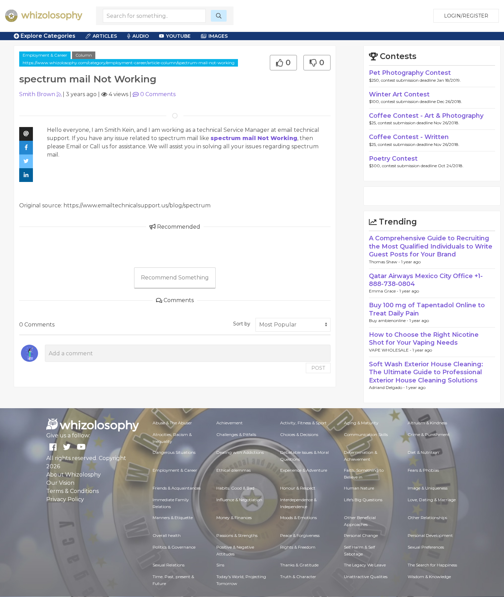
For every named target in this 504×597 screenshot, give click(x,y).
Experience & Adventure (303, 470)
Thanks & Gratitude (299, 564)
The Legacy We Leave (365, 564)
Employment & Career (45, 55)
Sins (220, 564)
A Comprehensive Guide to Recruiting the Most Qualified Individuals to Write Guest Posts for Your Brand (430, 246)
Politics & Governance (174, 547)
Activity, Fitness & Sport (303, 422)
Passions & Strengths (236, 535)
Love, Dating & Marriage (432, 499)
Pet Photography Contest (410, 73)
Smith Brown (37, 94)
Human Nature (359, 488)
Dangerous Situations (174, 452)
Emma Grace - (384, 291)
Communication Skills (366, 434)
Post (318, 368)
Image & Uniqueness (427, 488)
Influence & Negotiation (239, 499)
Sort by (241, 324)
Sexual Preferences (426, 547)
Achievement (229, 422)
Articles (105, 36)
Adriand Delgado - (387, 387)
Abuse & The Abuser (172, 422)
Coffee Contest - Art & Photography (426, 115)
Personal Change (361, 535)
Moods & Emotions (298, 517)
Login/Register (466, 16)
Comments (158, 94)
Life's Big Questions (363, 499)
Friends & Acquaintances (177, 488)
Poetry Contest (393, 158)
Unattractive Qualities (365, 576)
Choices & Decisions (299, 434)
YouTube (178, 36)
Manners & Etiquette (173, 517)
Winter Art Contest (399, 94)
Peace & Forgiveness (300, 535)
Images (218, 36)
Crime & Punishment (429, 434)
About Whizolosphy (73, 474)
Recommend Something (175, 277)
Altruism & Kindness (427, 422)
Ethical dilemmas (233, 470)
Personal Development (430, 535)
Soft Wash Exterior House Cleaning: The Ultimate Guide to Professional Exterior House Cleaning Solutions (426, 372)
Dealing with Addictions (240, 452)
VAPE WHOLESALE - (390, 350)
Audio (140, 36)
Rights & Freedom (297, 547)
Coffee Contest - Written (409, 137)
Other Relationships (427, 517)
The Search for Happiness (432, 564)
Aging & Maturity (361, 422)
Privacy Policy (65, 499)
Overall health (167, 535)
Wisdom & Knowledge (429, 576)
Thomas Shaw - (385, 261)
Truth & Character (298, 576)
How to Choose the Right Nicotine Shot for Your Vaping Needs (424, 338)
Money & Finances (234, 517)
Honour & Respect (297, 488)
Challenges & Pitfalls (236, 434)
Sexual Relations (168, 564)
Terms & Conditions (72, 491)
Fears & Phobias (423, 470)
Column (83, 55)
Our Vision (60, 483)
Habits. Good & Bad (235, 488)
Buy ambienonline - (389, 320)
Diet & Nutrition (423, 452)
